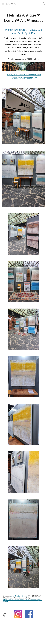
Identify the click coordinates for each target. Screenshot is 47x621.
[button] (3, 3)
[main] (23, 36)
